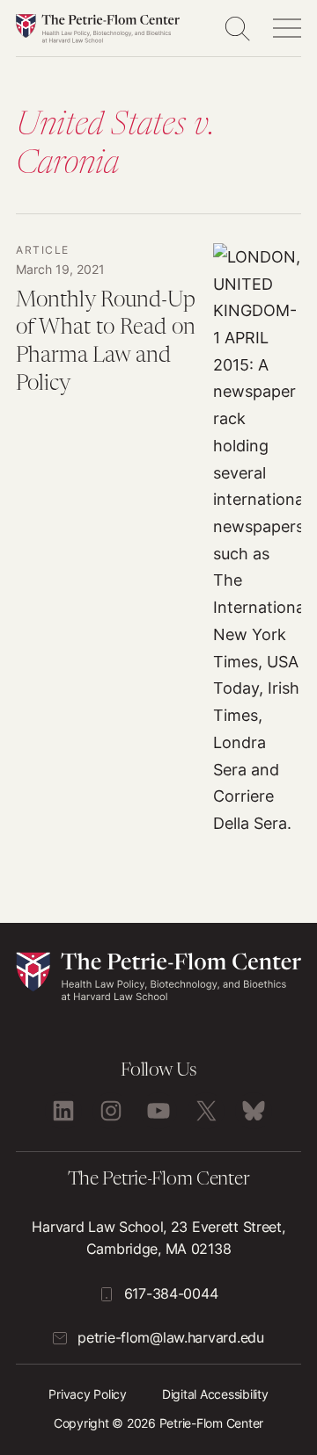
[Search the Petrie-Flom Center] (237, 28)
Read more (158, 540)
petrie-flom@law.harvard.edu (170, 1337)
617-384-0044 (171, 1293)
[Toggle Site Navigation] (287, 28)
